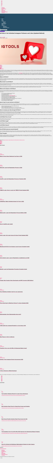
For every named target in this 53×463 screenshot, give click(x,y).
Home (2, 9)
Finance (4, 22)
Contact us (3, 7)
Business (4, 21)
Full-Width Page (4, 451)
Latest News (3, 10)
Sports (2, 24)
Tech (2, 19)
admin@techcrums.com (3, 448)
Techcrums (2, 37)
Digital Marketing (4, 23)
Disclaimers (3, 8)
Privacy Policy (3, 453)
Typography (3, 12)
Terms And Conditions (6, 27)
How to (2, 20)
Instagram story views (12, 95)
